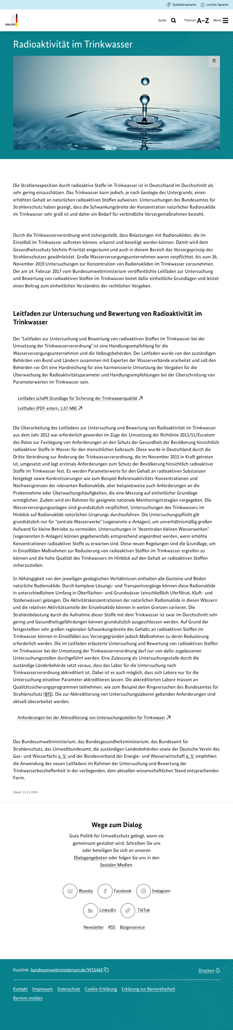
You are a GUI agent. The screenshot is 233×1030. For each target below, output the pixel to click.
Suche (162, 20)
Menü (217, 20)
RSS (111, 927)
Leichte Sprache (217, 5)
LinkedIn (107, 910)
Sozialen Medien (116, 865)
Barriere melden (28, 998)
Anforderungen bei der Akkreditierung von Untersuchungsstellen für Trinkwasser (91, 717)
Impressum (42, 989)
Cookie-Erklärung (101, 989)
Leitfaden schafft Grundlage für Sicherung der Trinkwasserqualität (77, 398)
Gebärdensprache (184, 5)
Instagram (161, 890)
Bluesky (86, 890)
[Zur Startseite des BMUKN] (11, 20)
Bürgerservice (132, 927)
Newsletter (94, 927)
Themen (190, 22)
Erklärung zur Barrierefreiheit (148, 989)
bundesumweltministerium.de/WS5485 (67, 970)
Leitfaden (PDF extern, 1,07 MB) (47, 408)
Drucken (206, 970)
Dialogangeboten (90, 857)
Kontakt (20, 989)
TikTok (143, 910)
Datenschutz (68, 989)
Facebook (122, 890)
